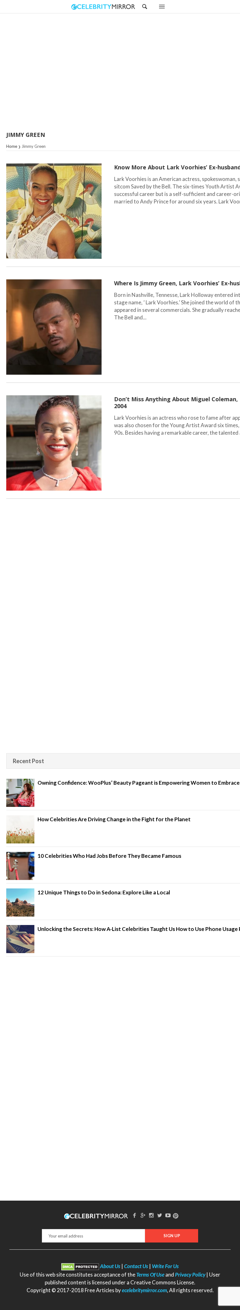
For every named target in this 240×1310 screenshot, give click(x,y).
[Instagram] (151, 1215)
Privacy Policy (190, 1274)
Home (11, 146)
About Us (110, 1266)
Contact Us (136, 1266)
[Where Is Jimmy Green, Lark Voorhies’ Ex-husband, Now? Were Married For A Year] (54, 327)
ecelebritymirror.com (144, 1290)
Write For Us (165, 1266)
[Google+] (143, 1215)
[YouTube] (168, 1215)
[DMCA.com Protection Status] (80, 1266)
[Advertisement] (135, 73)
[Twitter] (159, 1215)
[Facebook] (134, 1215)
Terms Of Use (150, 1274)
